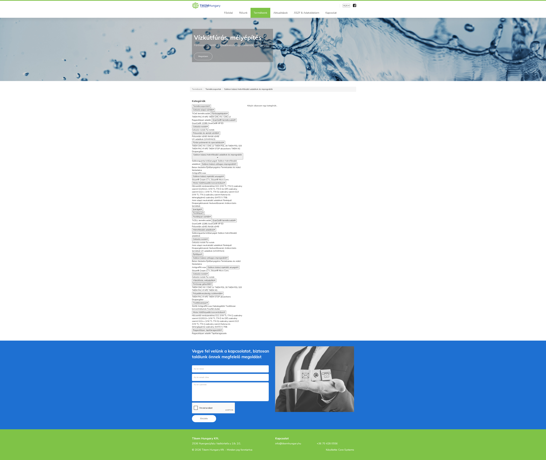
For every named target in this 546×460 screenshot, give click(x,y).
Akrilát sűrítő (213, 136)
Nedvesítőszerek (216, 203)
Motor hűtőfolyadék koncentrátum (208, 183)
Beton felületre (199, 167)
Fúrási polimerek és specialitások (208, 142)
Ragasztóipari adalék (201, 120)
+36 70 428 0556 (327, 443)
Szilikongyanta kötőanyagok (204, 160)
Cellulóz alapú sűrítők (203, 109)
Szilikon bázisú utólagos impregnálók (218, 164)
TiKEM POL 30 (221, 145)
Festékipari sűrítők (201, 216)
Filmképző (227, 200)
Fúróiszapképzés (219, 113)
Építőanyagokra (213, 167)
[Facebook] (354, 5)
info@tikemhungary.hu (288, 443)
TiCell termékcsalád (201, 113)
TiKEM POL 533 (235, 145)
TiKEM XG (235, 148)
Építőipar (197, 254)
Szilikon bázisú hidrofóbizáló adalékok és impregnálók (248, 89)
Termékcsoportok (213, 89)
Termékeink (260, 12)
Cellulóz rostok (200, 126)
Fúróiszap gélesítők (201, 284)
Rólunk (243, 12)
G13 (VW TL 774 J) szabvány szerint (215, 193)
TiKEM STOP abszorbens (220, 148)
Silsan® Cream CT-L (201, 179)
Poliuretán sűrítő (199, 136)
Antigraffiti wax (199, 173)
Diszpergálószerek (200, 203)
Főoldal (228, 12)
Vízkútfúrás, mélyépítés (203, 280)
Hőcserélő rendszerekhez (203, 186)
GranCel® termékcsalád (223, 120)
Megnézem (203, 56)
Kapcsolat (331, 12)
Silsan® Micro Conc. (220, 179)
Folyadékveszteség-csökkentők (207, 293)
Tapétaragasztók (219, 333)
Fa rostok (210, 130)
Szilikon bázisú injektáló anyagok (208, 176)
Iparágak (197, 209)
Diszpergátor (197, 151)
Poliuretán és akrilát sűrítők (205, 133)
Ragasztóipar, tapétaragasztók (207, 330)
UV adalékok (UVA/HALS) (203, 139)
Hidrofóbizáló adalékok (203, 229)
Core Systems (346, 449)
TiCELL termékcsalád (201, 220)
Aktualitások (280, 12)
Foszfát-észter (213, 309)
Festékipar (197, 213)
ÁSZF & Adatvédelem (306, 12)
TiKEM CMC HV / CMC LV (220, 116)
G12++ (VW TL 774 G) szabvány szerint (216, 191)
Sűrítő (194, 306)
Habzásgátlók (219, 306)
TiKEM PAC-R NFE (200, 116)
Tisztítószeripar (200, 303)
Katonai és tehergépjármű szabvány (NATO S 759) (211, 196)
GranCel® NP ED (216, 123)
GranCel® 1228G (200, 123)
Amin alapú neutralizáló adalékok (207, 200)
